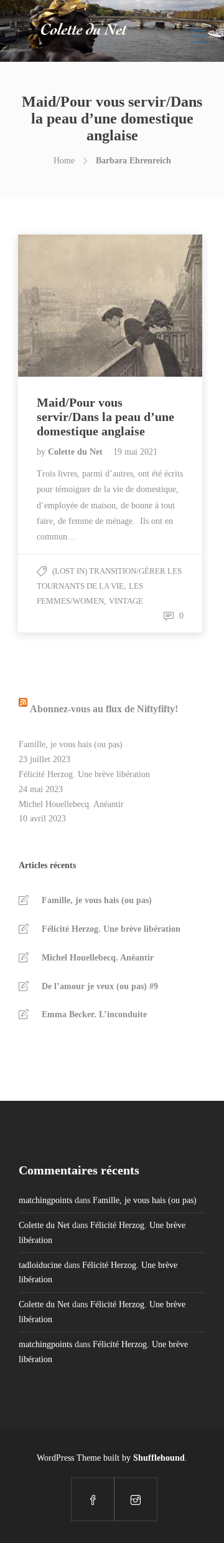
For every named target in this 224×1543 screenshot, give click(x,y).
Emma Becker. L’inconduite (94, 1014)
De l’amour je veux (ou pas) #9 (100, 986)
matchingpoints (45, 1200)
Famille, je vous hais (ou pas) (71, 744)
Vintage (126, 601)
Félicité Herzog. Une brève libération (84, 774)
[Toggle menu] (197, 31)
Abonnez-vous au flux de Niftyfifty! (104, 709)
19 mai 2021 (135, 452)
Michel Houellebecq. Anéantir (71, 804)
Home (64, 160)
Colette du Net (76, 452)
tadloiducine (40, 1265)
